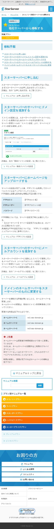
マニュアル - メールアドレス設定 (19, 277)
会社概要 (4, 488)
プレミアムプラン (13, 434)
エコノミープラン (13, 399)
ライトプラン (11, 406)
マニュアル (28, 464)
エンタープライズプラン (16, 427)
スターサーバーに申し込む (15, 54)
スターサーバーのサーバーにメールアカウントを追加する (27, 62)
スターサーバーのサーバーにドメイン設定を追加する (26, 57)
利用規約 (4, 499)
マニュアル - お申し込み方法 (17, 96)
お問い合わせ (28, 479)
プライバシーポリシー (35, 488)
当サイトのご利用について (10, 494)
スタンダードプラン (14, 413)
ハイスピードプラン (14, 420)
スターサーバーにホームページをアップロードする (25, 59)
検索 (40, 385)
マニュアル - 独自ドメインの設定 (19, 166)
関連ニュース (30, 4)
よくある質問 (28, 469)
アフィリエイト (6, 504)
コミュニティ (28, 474)
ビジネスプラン (12, 441)
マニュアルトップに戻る (28, 373)
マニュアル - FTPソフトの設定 (18, 237)
